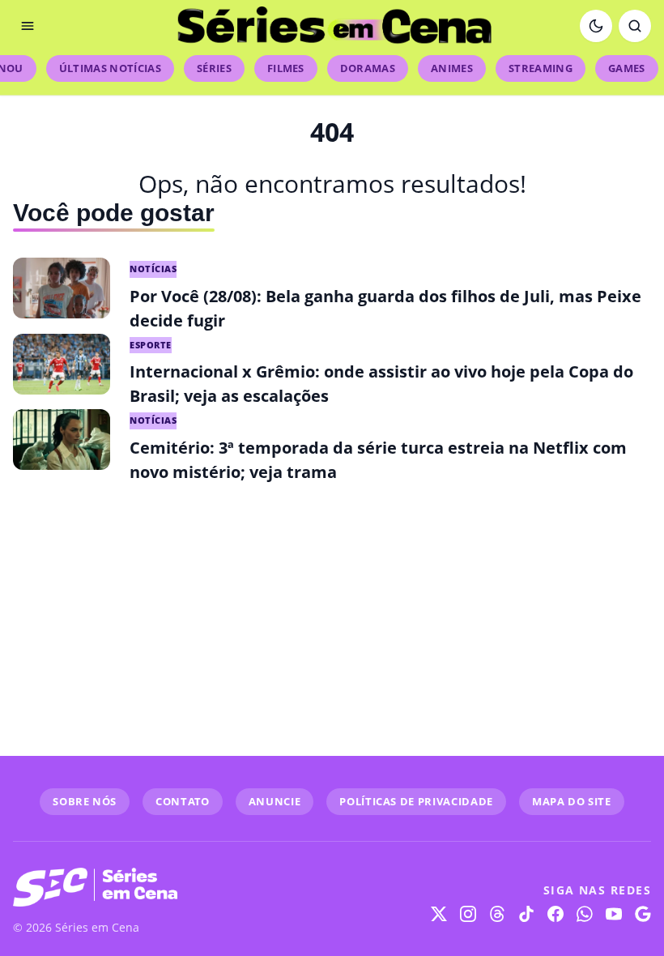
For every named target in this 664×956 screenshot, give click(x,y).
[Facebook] (555, 914)
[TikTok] (526, 914)
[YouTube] (614, 914)
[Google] (643, 914)
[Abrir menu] (27, 26)
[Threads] (497, 914)
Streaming (540, 68)
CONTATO (182, 801)
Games (626, 68)
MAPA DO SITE (571, 801)
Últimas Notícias (110, 68)
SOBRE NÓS (85, 801)
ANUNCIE (275, 801)
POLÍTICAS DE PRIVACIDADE (416, 801)
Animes (452, 68)
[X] (439, 914)
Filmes (285, 68)
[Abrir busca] (635, 26)
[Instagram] (468, 914)
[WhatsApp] (585, 914)
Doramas (367, 68)
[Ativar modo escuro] (596, 26)
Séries (214, 68)
